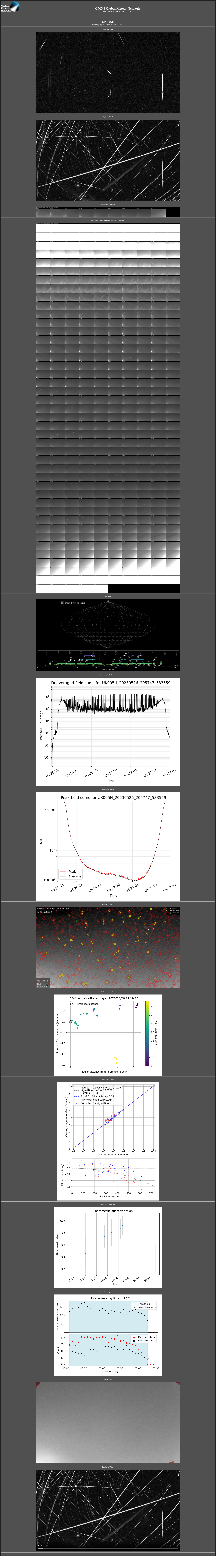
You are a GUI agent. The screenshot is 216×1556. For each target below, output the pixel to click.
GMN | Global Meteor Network (117, 8)
